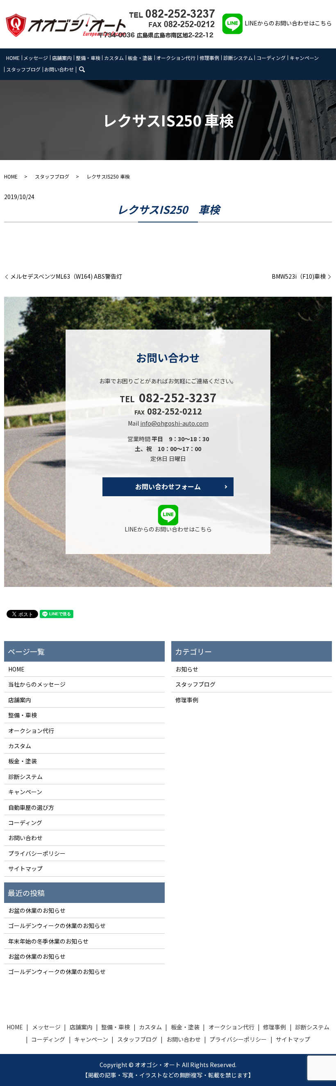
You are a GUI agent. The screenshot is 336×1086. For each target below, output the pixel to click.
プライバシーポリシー (37, 853)
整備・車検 (88, 57)
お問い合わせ (59, 69)
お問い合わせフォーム (168, 486)
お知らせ (186, 669)
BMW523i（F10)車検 (299, 276)
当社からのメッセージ (37, 684)
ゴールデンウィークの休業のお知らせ (57, 925)
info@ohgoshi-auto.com (174, 423)
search (87, 68)
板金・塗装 (140, 57)
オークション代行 (175, 57)
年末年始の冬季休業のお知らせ (48, 941)
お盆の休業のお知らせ (37, 910)
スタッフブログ (23, 69)
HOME (13, 57)
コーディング (271, 57)
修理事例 (209, 57)
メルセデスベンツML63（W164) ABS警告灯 (66, 276)
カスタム (114, 57)
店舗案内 (62, 57)
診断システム (238, 57)
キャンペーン (304, 57)
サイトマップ (25, 868)
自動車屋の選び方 (31, 807)
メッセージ (35, 57)
